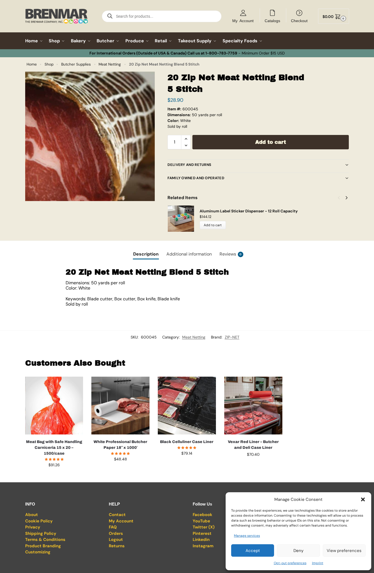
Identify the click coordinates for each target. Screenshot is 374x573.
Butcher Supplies (76, 64)
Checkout (299, 20)
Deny (298, 550)
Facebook (202, 514)
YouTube (201, 521)
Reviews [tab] (231, 254)
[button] (363, 499)
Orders (116, 533)
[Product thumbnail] (183, 218)
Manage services (247, 535)
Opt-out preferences (290, 563)
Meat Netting (110, 64)
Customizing (37, 552)
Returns (117, 546)
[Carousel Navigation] (341, 197)
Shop (49, 64)
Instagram (203, 546)
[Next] (346, 197)
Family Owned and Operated (195, 178)
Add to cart (270, 142)
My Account (243, 20)
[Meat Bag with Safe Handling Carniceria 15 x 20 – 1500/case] (54, 406)
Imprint (317, 563)
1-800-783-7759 (221, 53)
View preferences (344, 550)
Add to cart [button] (54, 476)
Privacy (32, 527)
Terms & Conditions (45, 539)
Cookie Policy (39, 521)
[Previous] (339, 197)
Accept (253, 550)
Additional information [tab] (189, 254)
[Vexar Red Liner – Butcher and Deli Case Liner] (253, 406)
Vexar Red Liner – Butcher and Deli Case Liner (253, 445)
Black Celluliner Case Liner (186, 442)
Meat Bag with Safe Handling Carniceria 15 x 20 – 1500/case (54, 447)
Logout (116, 539)
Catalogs (272, 20)
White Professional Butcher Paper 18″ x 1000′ (120, 445)
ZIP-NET (232, 337)
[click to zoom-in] (90, 136)
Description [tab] (146, 254)
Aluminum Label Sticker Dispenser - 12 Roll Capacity (249, 211)
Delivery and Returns (189, 164)
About (31, 514)
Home (32, 64)
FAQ (113, 527)
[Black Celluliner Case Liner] (187, 406)
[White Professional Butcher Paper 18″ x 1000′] (120, 406)
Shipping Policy (40, 533)
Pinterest (202, 533)
